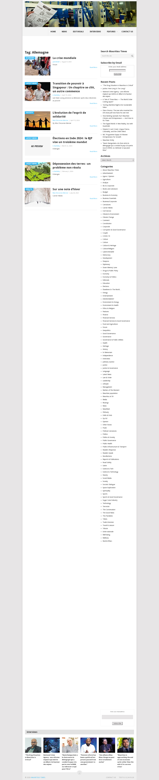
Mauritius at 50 (108, 396)
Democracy (106, 255)
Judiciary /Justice (108, 362)
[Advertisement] (64, 41)
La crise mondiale (64, 58)
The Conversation (109, 510)
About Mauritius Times (111, 170)
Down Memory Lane (110, 267)
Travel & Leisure (108, 525)
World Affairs (107, 541)
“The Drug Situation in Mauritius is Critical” (118, 85)
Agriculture (106, 179)
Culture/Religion (108, 249)
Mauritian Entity (108, 140)
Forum (105, 327)
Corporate (106, 227)
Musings (106, 403)
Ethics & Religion (109, 308)
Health (105, 343)
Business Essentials (109, 198)
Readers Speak (108, 453)
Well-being (106, 535)
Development (107, 258)
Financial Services (109, 318)
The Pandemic (108, 516)
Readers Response (109, 450)
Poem (105, 428)
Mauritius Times (38, 777)
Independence (108, 355)
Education (106, 283)
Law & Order (107, 377)
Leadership (106, 381)
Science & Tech (108, 469)
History (105, 349)
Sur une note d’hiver (66, 189)
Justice (105, 365)
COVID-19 (106, 236)
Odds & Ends (107, 415)
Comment (106, 220)
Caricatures (107, 205)
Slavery (105, 475)
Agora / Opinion (108, 176)
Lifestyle (105, 384)
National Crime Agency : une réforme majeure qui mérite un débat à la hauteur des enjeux (117, 94)
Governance (107, 337)
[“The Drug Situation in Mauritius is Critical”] (33, 745)
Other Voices (107, 425)
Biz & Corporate (108, 186)
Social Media (107, 478)
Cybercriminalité (108, 252)
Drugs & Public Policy (110, 271)
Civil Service (107, 211)
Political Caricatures (110, 431)
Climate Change (108, 217)
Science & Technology (110, 472)
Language (106, 371)
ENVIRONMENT (108, 299)
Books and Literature (110, 189)
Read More (93, 67)
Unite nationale (108, 532)
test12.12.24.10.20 (126, 777)
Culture (105, 239)
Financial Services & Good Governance (116, 321)
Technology (107, 503)
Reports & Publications (111, 459)
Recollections (107, 456)
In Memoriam (107, 352)
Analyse (105, 183)
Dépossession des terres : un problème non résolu (72, 165)
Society (105, 481)
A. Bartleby (56, 95)
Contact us (127, 32)
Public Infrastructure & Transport (114, 447)
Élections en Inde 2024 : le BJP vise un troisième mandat (72, 140)
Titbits (105, 519)
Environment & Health (110, 305)
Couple (105, 233)
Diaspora (106, 261)
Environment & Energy (111, 302)
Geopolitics (106, 330)
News (64, 32)
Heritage (106, 346)
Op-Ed (105, 418)
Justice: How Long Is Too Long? (114, 88)
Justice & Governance (110, 368)
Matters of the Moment (111, 390)
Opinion (105, 421)
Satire (105, 466)
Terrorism (106, 506)
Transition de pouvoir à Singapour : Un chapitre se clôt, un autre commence (74, 87)
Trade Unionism (108, 522)
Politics (105, 434)
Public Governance (109, 440)
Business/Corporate (110, 201)
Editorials (78, 32)
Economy (106, 274)
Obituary (106, 412)
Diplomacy (106, 264)
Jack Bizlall (56, 62)
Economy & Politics (109, 277)
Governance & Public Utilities (113, 340)
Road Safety (107, 462)
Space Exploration (109, 488)
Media (105, 399)
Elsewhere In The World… (112, 289)
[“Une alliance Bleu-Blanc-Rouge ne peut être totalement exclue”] (107, 745)
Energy (105, 293)
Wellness (106, 538)
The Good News (108, 513)
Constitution (107, 223)
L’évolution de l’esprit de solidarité (69, 114)
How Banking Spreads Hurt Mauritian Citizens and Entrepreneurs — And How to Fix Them (118, 118)
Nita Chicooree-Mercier (60, 120)
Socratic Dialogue (109, 484)
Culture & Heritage (109, 245)
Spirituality (106, 491)
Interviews (95, 32)
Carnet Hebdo (108, 208)
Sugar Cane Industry (110, 500)
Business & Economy (110, 195)
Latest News (107, 374)
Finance (105, 315)
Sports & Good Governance (112, 497)
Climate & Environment (111, 214)
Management (107, 387)
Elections (106, 286)
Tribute (105, 528)
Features (111, 32)
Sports (105, 494)
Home (53, 32)
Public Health (107, 443)
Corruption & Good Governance (114, 230)
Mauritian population (110, 393)
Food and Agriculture (110, 324)
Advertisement (108, 173)
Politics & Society (109, 437)
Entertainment (108, 296)
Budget (105, 192)
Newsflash (106, 409)
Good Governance (109, 333)
